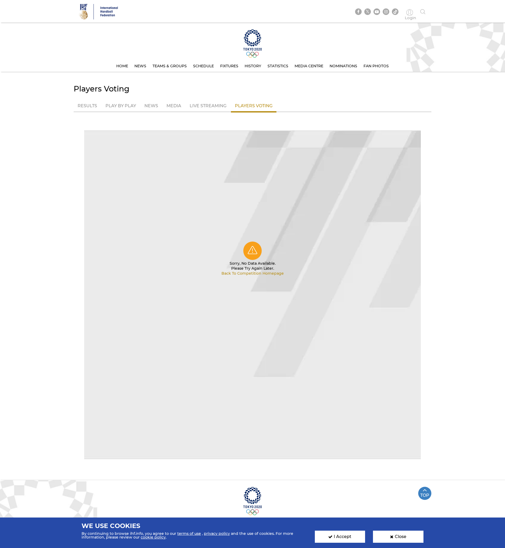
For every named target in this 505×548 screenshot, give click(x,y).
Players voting (253, 105)
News (140, 66)
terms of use (189, 533)
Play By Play (120, 105)
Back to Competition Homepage (252, 273)
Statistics (277, 66)
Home (122, 66)
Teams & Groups (170, 66)
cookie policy (153, 537)
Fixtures (229, 66)
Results (87, 105)
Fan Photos (376, 66)
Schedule (203, 66)
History (253, 66)
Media (173, 105)
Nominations (343, 66)
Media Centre (309, 66)
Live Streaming (208, 105)
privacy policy (217, 533)
